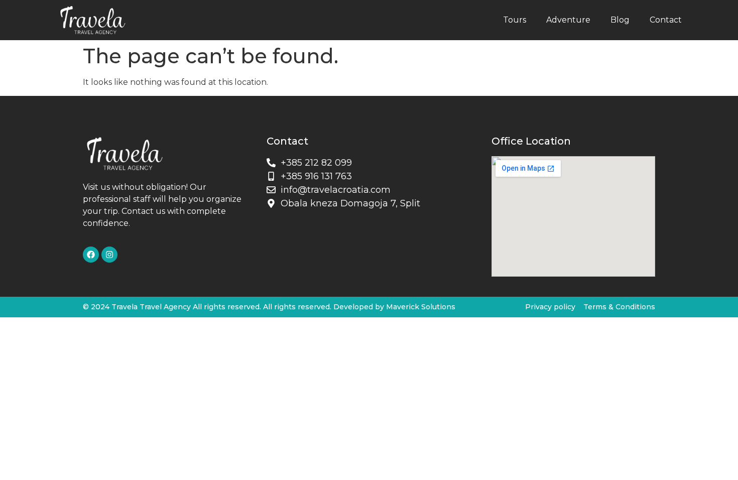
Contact (666, 20)
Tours (514, 20)
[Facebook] (91, 255)
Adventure (568, 20)
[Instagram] (109, 255)
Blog (620, 20)
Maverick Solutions (420, 306)
